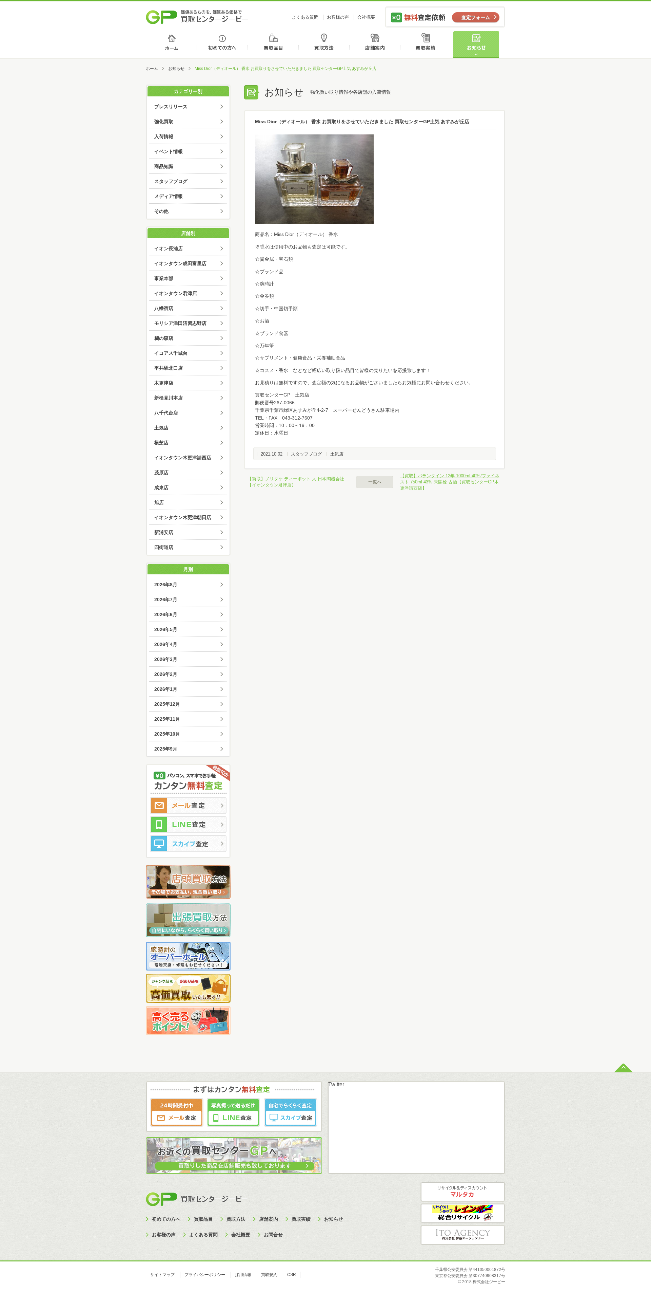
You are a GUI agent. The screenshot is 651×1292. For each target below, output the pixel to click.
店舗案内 (376, 44)
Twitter (336, 1084)
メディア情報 (168, 196)
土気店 (336, 454)
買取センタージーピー (197, 1199)
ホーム (171, 44)
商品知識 (163, 166)
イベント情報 (168, 151)
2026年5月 (165, 629)
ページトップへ (623, 1067)
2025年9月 (165, 749)
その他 (161, 211)
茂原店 (161, 472)
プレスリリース (171, 106)
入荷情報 (163, 136)
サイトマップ (162, 1274)
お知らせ (479, 44)
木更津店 (163, 383)
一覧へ (374, 481)
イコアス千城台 (171, 353)
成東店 (161, 487)
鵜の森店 (163, 338)
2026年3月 (165, 659)
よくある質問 (305, 17)
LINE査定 (188, 824)
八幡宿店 (163, 308)
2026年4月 (165, 644)
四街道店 (163, 547)
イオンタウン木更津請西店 (182, 457)
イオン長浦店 (168, 248)
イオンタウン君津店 (175, 293)
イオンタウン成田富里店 (180, 263)
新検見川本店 (168, 398)
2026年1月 (165, 689)
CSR (291, 1274)
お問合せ (273, 1234)
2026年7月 (165, 599)
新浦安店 (163, 532)
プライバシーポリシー (204, 1274)
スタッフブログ (306, 454)
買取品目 (273, 44)
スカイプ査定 (188, 843)
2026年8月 (165, 584)
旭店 (159, 502)
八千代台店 (166, 413)
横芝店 (161, 442)
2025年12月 (167, 704)
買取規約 (269, 1274)
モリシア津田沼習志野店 (180, 323)
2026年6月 (165, 614)
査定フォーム (475, 17)
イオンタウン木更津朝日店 (182, 517)
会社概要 (366, 17)
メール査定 (188, 805)
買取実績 (427, 44)
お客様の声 (338, 17)
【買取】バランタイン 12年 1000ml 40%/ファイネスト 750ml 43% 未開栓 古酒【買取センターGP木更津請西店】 (449, 482)
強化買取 (163, 121)
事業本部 (163, 278)
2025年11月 (167, 719)
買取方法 (325, 44)
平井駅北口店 (168, 368)
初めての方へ (222, 44)
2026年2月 (165, 674)
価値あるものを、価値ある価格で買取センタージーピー (197, 17)
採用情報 (243, 1274)
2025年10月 (167, 734)
